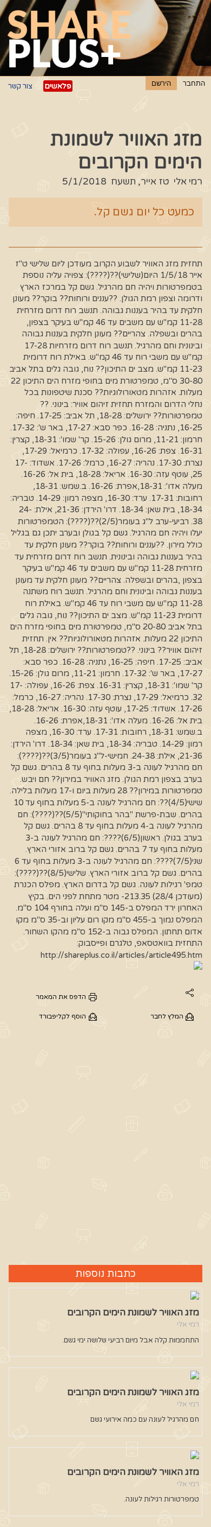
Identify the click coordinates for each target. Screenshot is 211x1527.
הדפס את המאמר (61, 997)
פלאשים (57, 86)
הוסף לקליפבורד (62, 1016)
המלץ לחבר (166, 1016)
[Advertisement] (105, 1143)
